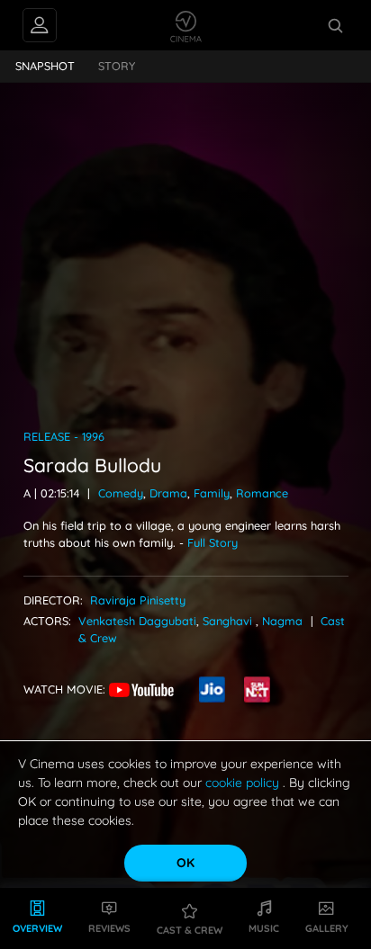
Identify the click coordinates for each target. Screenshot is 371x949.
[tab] (45, 66)
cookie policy (244, 782)
